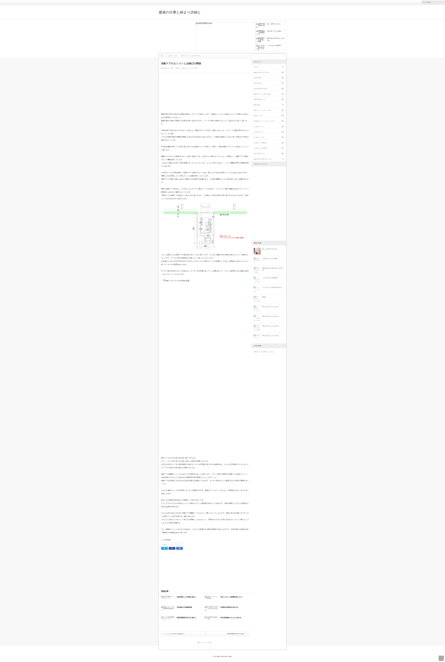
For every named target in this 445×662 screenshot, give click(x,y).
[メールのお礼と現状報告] (257, 280)
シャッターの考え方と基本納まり (174, 633)
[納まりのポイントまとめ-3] (257, 328)
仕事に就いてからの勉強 (270, 258)
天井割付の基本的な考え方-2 (229, 607)
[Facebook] (172, 548)
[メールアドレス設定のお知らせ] (257, 289)
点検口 (196, 68)
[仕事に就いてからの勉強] (257, 260)
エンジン (190, 68)
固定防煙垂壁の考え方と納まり (186, 617)
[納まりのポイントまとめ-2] (257, 337)
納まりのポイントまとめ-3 (270, 326)
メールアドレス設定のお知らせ (272, 287)
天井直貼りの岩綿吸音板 (184, 607)
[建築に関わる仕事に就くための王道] (257, 270)
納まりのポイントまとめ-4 (270, 316)
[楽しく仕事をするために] (226, 36)
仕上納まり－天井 (168, 68)
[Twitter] (164, 548)
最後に (264, 297)
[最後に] (257, 299)
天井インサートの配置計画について (231, 597)
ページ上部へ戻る (441, 658)
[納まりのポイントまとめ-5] (257, 308)
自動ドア (184, 68)
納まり (179, 68)
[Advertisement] (176, 36)
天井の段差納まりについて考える (230, 617)
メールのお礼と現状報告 (270, 277)
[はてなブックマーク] (179, 548)
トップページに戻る (206, 642)
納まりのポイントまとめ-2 (270, 335)
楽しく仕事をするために (270, 249)
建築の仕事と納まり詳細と (180, 12)
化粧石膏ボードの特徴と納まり (186, 597)
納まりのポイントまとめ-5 (270, 306)
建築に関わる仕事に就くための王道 (272, 269)
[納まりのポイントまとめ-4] (257, 318)
